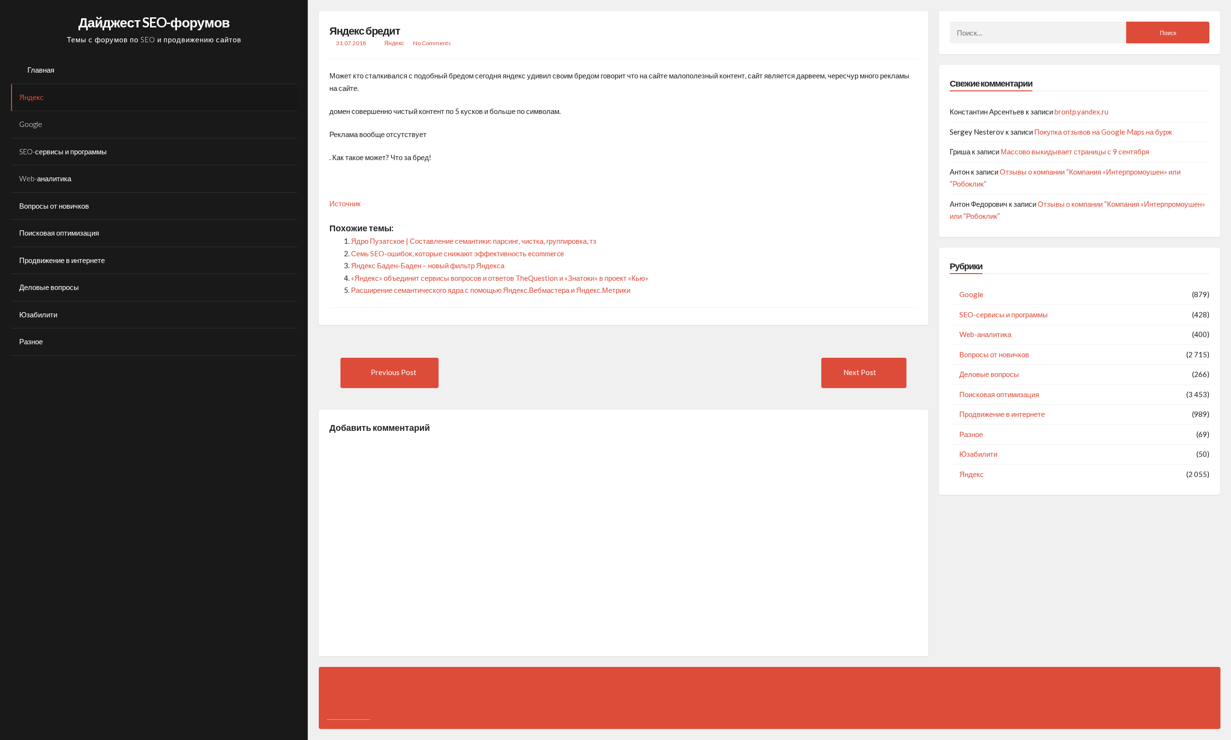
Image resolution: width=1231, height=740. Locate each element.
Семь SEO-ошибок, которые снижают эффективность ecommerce (457, 253)
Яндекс (31, 97)
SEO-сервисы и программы (63, 151)
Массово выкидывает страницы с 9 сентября (1075, 151)
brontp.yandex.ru (1081, 111)
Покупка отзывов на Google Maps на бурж (1103, 131)
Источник (345, 203)
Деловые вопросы (49, 287)
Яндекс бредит (364, 30)
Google (30, 124)
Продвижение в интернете (62, 260)
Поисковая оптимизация (59, 232)
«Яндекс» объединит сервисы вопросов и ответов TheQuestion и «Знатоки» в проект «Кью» (499, 278)
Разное (31, 341)
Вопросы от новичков (54, 205)
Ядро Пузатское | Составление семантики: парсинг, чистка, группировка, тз (473, 241)
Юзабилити (38, 314)
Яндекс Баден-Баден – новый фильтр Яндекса (427, 265)
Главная (40, 69)
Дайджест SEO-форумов (153, 22)
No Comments (432, 43)
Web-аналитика (45, 178)
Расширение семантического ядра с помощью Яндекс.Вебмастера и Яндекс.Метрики (490, 290)
